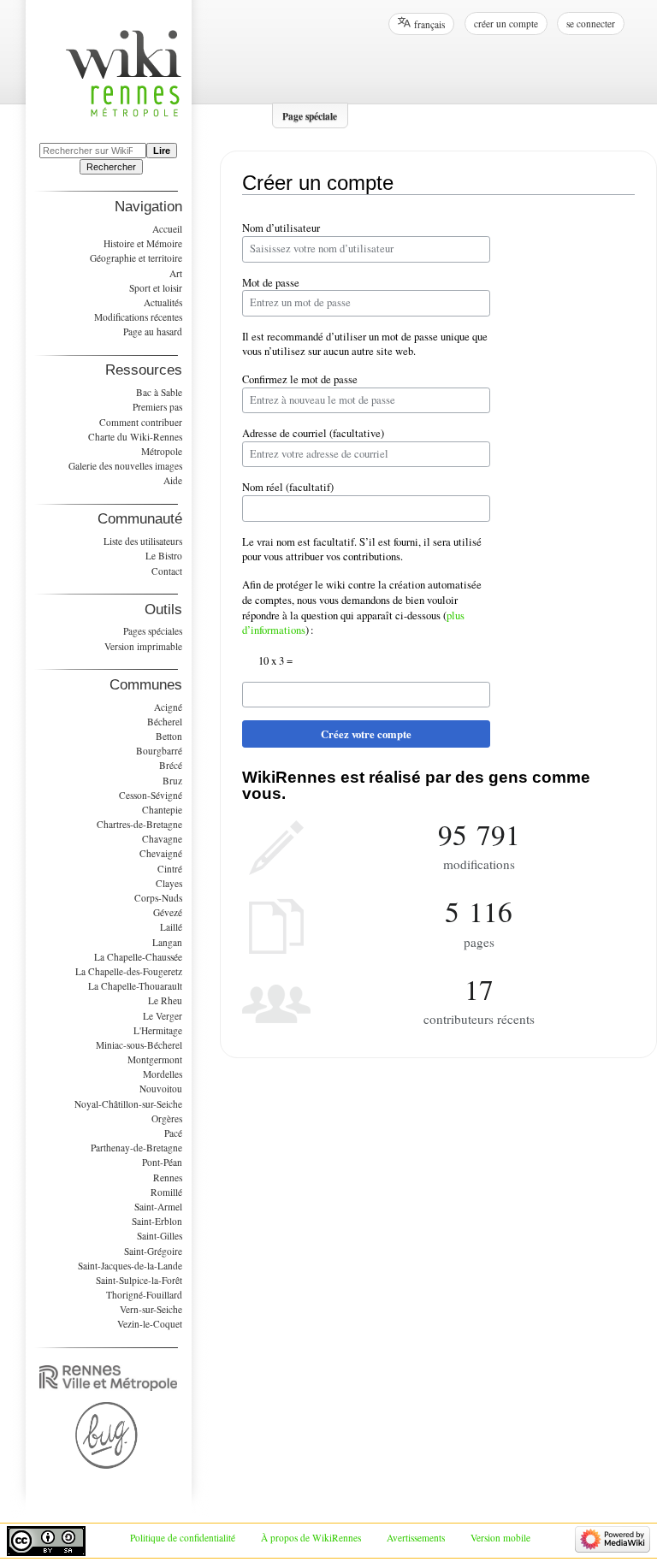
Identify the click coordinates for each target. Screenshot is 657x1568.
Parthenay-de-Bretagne (136, 1147)
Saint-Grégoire (153, 1251)
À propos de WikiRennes (311, 1537)
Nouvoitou (160, 1088)
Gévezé (167, 912)
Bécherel (164, 721)
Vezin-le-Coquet (149, 1323)
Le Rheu (165, 1000)
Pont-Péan (162, 1162)
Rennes (167, 1177)
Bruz (172, 780)
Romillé (166, 1192)
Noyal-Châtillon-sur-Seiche (128, 1104)
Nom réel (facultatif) (288, 487)
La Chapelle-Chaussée (138, 956)
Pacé (173, 1133)
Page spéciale (309, 115)
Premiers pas (157, 406)
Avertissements (416, 1537)
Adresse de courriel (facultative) (313, 433)
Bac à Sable (159, 392)
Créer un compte (506, 23)
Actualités (163, 302)
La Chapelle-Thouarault (135, 985)
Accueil (167, 228)
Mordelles (162, 1074)
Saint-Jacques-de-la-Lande (130, 1265)
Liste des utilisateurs (143, 541)
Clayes (169, 883)
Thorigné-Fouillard (144, 1294)
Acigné (168, 707)
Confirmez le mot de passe (300, 379)
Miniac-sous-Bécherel (139, 1044)
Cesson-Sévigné (150, 795)
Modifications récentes (138, 317)
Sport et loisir (155, 287)
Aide (172, 480)
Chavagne (162, 838)
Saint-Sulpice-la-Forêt (139, 1280)
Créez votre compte (366, 734)
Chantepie (162, 809)
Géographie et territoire (136, 257)
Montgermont (154, 1059)
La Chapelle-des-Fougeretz (128, 971)
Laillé (171, 926)
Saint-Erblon (157, 1221)
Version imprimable (143, 646)
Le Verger (162, 1015)
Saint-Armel (158, 1206)
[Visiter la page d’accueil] (132, 83)
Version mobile (500, 1537)
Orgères (166, 1118)
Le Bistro (163, 555)
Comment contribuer (140, 422)
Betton (169, 736)
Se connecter (590, 23)
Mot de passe (270, 282)
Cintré (169, 868)
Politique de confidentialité (182, 1537)
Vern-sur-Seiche (151, 1309)
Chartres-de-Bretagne (139, 824)
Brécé (170, 765)
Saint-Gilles (159, 1235)
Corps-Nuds (158, 897)
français (429, 24)
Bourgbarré (159, 750)
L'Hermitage (157, 1030)
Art (175, 273)
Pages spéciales (152, 630)
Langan (167, 942)
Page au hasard (152, 331)
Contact (166, 571)
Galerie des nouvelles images (125, 465)
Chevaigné (160, 853)
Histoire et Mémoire (143, 243)
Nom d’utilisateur (281, 228)
